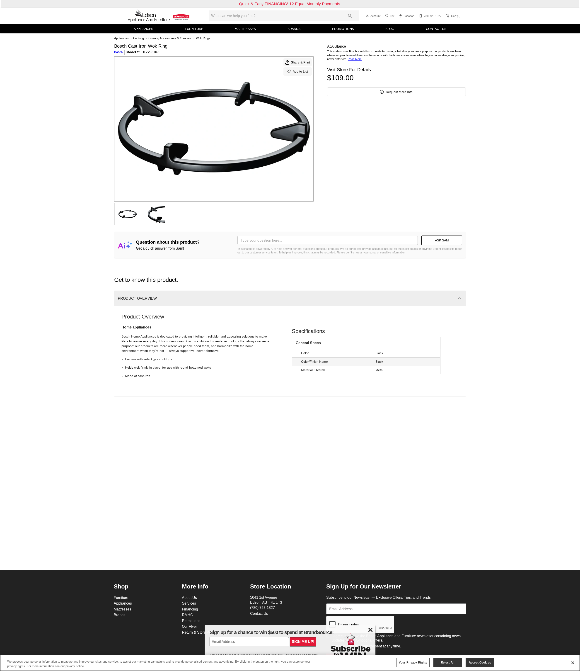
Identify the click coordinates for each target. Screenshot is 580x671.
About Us (189, 598)
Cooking (138, 38)
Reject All (447, 662)
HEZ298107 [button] (150, 52)
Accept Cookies (480, 662)
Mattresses (245, 29)
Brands (294, 29)
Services (189, 603)
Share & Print (300, 62)
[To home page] (159, 16)
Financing (190, 609)
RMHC (187, 615)
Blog (389, 29)
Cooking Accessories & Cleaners (169, 38)
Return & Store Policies (201, 632)
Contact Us (436, 29)
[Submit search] (350, 16)
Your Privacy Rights (413, 662)
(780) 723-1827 (262, 607)
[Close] (573, 663)
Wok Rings (203, 38)
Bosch (118, 52)
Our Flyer (189, 626)
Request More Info (399, 92)
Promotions (343, 29)
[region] (290, 663)
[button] (367, 16)
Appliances (143, 29)
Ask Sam (442, 240)
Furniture (194, 29)
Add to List (300, 71)
